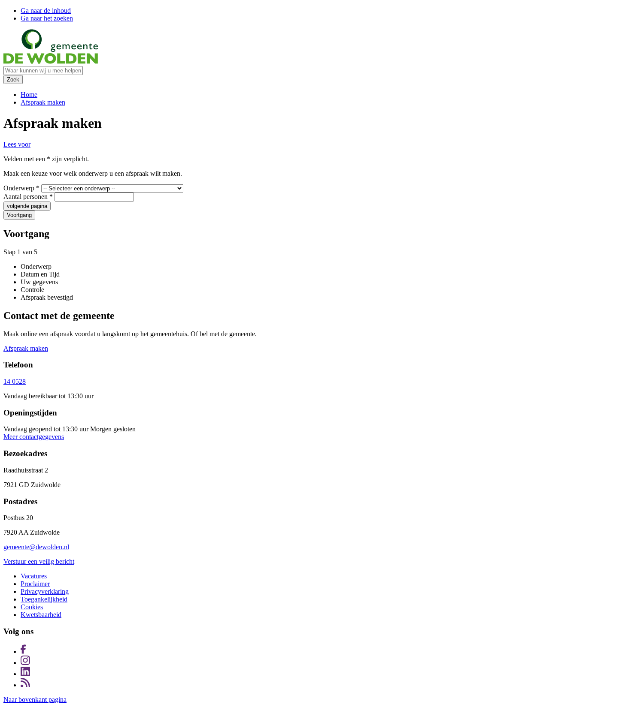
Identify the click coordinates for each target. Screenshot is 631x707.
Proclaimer (35, 583)
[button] (16, 144)
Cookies (32, 607)
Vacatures (34, 576)
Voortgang (19, 215)
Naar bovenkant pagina (35, 699)
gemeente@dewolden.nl (36, 547)
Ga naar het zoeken (47, 18)
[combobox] (43, 70)
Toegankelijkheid (44, 599)
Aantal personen (28, 196)
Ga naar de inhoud (46, 10)
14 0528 (14, 381)
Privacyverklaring (45, 591)
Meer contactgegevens (33, 436)
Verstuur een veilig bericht (38, 561)
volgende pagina (27, 206)
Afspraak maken (43, 102)
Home (29, 94)
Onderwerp (21, 188)
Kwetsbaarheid (41, 614)
